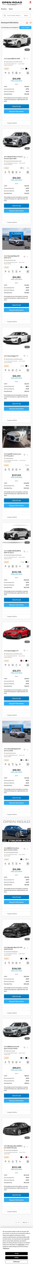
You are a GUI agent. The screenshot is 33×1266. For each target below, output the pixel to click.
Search (26, 15)
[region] (16, 94)
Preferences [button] (6, 1248)
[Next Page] (18, 1222)
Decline (16, 1257)
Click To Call (16, 106)
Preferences (16, 1261)
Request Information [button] (16, 111)
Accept (16, 1253)
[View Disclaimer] (20, 73)
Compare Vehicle (12, 123)
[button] (29, 41)
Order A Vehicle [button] (25, 27)
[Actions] (27, 58)
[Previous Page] (16, 1222)
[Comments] (28, 73)
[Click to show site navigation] (30, 9)
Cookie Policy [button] (21, 1244)
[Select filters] (27, 22)
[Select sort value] (30, 22)
